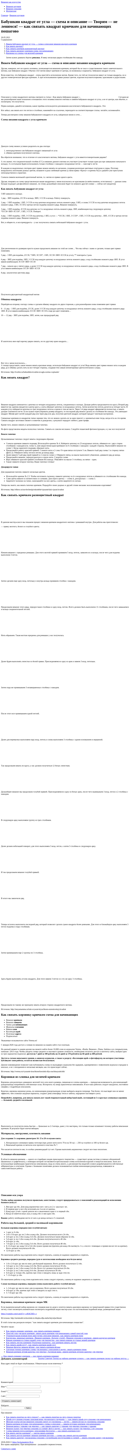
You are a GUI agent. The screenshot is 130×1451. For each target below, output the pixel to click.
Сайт (3, 1396)
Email (4, 1391)
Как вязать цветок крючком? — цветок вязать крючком (30, 1433)
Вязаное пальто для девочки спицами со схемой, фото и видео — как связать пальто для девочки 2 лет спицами (54, 1428)
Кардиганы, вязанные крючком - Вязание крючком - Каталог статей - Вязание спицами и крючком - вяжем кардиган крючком (60, 1338)
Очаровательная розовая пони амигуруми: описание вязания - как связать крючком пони (44, 1336)
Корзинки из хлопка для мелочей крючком (24, 53)
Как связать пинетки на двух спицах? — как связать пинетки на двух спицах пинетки (43, 1417)
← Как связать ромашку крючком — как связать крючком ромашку (30, 1356)
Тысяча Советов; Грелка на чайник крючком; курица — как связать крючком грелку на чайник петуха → (83, 1358)
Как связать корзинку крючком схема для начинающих (29, 51)
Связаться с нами (8, 1449)
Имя (3, 1387)
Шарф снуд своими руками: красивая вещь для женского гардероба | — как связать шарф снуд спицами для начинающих (58, 1419)
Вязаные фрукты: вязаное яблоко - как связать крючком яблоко (33, 1347)
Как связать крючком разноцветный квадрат (25, 49)
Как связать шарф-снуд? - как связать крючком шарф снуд (31, 1345)
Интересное (11, 11)
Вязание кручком (13, 6)
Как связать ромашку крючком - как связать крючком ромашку (33, 1331)
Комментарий (7, 1382)
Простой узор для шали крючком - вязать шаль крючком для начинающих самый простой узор (47, 1333)
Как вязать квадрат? (14, 46)
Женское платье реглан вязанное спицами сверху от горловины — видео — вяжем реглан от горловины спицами (55, 1422)
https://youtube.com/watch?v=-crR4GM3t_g (19, 1314)
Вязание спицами (13, 9)
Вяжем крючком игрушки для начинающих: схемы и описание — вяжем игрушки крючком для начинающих (53, 1424)
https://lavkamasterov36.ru (22, 1442)
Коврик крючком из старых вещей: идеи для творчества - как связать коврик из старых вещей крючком (50, 1340)
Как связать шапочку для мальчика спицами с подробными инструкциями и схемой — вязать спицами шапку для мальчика (59, 1438)
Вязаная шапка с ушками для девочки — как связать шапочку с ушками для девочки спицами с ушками (51, 1426)
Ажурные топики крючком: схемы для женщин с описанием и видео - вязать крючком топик (46, 1349)
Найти (28, 1408)
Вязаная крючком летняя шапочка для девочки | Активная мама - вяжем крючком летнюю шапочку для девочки (54, 1352)
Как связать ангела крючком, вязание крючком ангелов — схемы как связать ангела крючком (46, 1435)
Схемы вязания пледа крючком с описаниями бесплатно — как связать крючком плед (43, 1431)
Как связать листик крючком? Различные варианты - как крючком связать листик (41, 1342)
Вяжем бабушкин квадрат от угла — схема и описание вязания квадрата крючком (41, 44)
